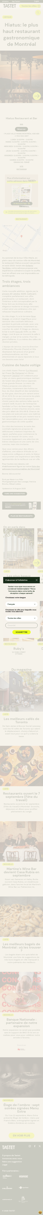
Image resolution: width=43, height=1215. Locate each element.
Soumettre (21, 632)
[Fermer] (37, 580)
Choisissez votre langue (15, 597)
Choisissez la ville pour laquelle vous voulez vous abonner (20, 610)
